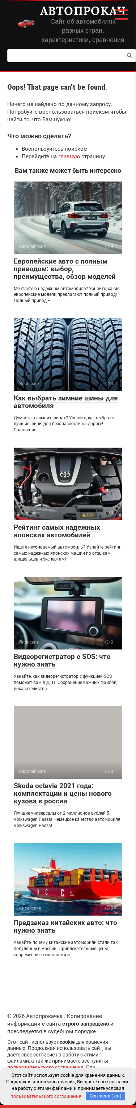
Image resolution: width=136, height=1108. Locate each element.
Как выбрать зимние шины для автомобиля (66, 402)
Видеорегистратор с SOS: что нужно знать (62, 660)
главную (69, 156)
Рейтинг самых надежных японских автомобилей (57, 531)
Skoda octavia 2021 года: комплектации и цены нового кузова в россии (63, 793)
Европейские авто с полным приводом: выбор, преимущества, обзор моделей (65, 269)
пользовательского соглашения (45, 1067)
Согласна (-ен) (106, 1096)
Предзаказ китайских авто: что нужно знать (65, 926)
